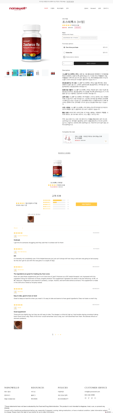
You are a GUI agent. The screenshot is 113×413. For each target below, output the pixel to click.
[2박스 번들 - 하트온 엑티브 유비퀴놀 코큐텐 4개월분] (67, 138)
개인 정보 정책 (62, 395)
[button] (46, 8)
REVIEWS (34, 399)
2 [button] (55, 334)
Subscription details (72, 57)
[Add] (105, 141)
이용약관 (61, 391)
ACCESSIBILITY (63, 399)
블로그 (33, 395)
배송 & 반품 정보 (9, 399)
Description (66, 70)
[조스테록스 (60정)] (57, 169)
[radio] (64, 47)
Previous (4, 43)
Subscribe (69, 52)
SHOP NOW (70, 1)
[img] (18, 233)
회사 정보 (7, 391)
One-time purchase (72, 47)
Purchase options (67, 43)
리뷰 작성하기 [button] (86, 204)
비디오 (33, 391)
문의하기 (7, 395)
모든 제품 (65, 19)
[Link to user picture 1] (18, 325)
